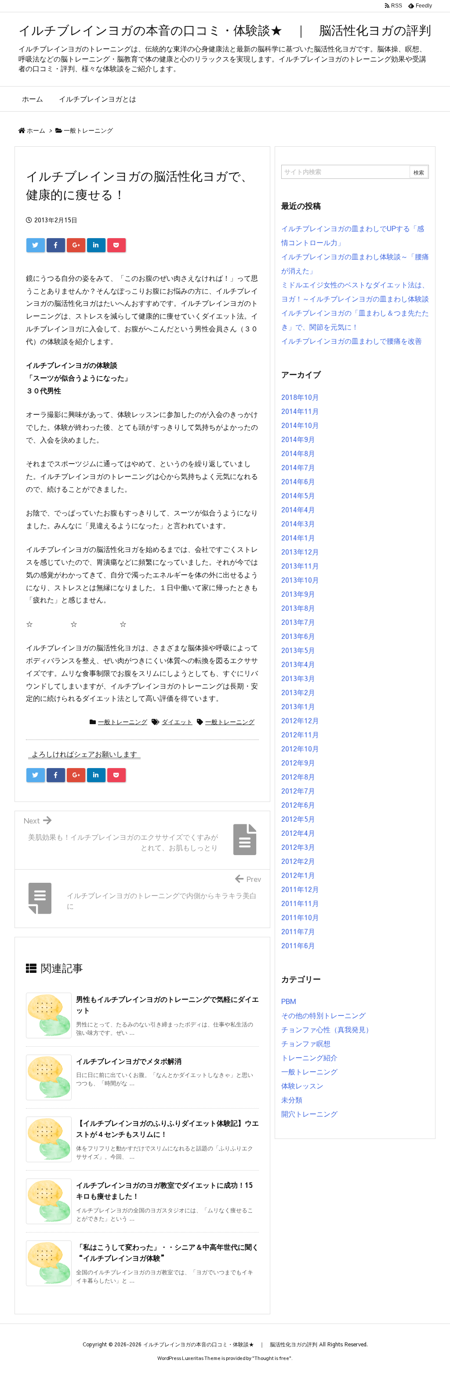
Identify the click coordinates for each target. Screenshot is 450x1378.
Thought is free (271, 1358)
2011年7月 (298, 931)
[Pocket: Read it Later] (116, 245)
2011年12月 (300, 889)
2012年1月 (298, 875)
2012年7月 (298, 790)
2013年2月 (298, 692)
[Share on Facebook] (56, 245)
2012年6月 (298, 804)
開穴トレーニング (309, 1113)
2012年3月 (298, 847)
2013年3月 (298, 678)
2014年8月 (298, 453)
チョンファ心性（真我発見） (327, 1029)
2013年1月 (298, 706)
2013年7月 (298, 622)
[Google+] (76, 245)
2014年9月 (298, 439)
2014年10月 (300, 425)
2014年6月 (298, 481)
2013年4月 (298, 664)
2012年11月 (300, 734)
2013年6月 (298, 636)
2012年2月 (298, 861)
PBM (288, 1001)
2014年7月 (298, 467)
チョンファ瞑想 (305, 1043)
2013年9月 (298, 593)
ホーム (36, 130)
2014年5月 (298, 495)
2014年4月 (298, 509)
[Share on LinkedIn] (96, 245)
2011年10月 (300, 917)
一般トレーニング (88, 130)
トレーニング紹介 (309, 1057)
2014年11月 (300, 411)
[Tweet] (35, 245)
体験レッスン (302, 1085)
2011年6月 (298, 945)
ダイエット (177, 721)
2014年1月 (298, 537)
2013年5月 (298, 650)
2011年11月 (300, 903)
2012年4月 (298, 833)
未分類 (291, 1099)
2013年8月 (298, 608)
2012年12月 (300, 720)
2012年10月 (300, 748)
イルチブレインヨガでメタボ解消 (128, 1061)
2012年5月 (298, 818)
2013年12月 (300, 551)
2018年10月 (300, 397)
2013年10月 (300, 579)
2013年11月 (300, 565)
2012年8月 (298, 776)
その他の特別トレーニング (323, 1015)
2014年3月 (298, 523)
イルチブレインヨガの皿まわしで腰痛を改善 (351, 340)
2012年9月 (298, 762)
